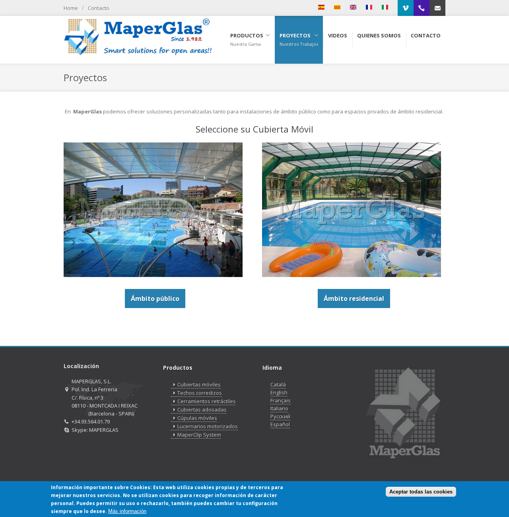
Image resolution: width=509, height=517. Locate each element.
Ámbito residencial (354, 298)
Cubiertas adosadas (202, 409)
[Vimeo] (406, 8)
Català (278, 384)
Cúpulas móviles (197, 417)
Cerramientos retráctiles (206, 401)
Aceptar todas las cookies (421, 491)
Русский (280, 416)
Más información (127, 511)
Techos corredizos (199, 392)
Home (71, 8)
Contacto (98, 8)
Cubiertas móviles (199, 384)
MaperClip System (199, 434)
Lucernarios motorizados (207, 426)
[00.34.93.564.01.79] (421, 8)
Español (280, 424)
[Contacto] (437, 8)
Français (280, 400)
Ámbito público (155, 298)
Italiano (279, 408)
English (279, 392)
